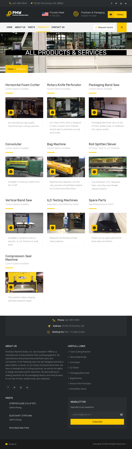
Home (9, 27)
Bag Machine (76, 378)
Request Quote (105, 27)
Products (43, 27)
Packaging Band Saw (79, 373)
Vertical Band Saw (78, 357)
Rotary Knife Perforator (80, 383)
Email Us (12, 444)
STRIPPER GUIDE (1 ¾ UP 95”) (22, 403)
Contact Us (58, 27)
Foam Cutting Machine (80, 352)
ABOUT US (20, 27)
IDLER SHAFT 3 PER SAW (20, 415)
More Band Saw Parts (19, 428)
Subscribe (97, 422)
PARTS (31, 27)
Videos (120, 14)
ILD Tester (74, 367)
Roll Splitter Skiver (78, 389)
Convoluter (75, 362)
